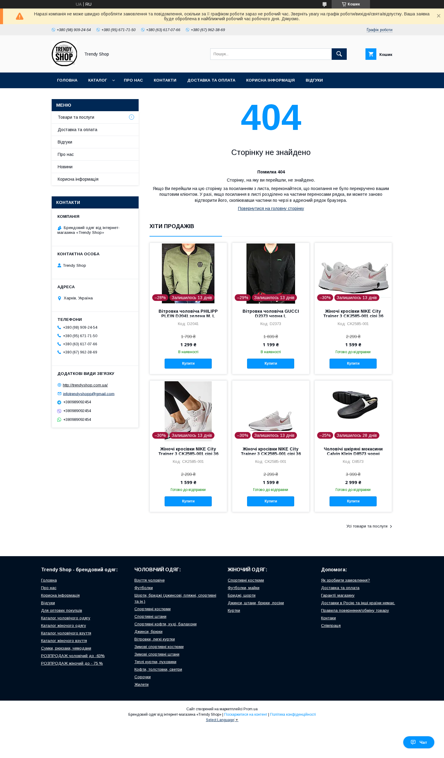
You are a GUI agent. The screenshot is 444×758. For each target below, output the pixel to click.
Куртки (234, 610)
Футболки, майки (243, 587)
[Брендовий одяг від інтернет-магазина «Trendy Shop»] (64, 64)
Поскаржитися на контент (245, 714)
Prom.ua (250, 709)
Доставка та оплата (211, 80)
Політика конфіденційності (293, 714)
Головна (67, 80)
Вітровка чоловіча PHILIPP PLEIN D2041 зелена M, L (188, 313)
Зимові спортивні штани (156, 654)
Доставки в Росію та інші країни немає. (358, 603)
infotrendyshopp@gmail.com (88, 393)
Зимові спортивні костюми (159, 646)
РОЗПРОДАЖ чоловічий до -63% (73, 655)
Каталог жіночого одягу (63, 625)
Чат (423, 742)
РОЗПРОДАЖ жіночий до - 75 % (72, 663)
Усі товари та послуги (367, 526)
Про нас (133, 80)
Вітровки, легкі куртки (154, 639)
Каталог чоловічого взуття (66, 633)
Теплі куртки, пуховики (155, 662)
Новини (65, 166)
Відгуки (314, 80)
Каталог (97, 80)
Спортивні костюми (152, 609)
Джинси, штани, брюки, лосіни (256, 603)
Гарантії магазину (338, 595)
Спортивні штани (150, 616)
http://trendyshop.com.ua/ (85, 385)
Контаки (328, 618)
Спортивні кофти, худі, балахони (165, 624)
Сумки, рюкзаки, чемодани (66, 648)
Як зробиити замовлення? (345, 580)
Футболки (143, 587)
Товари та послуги (76, 117)
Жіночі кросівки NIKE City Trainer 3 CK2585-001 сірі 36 (353, 313)
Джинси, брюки (148, 631)
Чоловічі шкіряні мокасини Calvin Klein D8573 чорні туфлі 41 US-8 (353, 454)
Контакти (165, 80)
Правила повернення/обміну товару (355, 610)
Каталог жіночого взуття (64, 640)
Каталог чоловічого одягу (65, 618)
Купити (188, 363)
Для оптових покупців (61, 610)
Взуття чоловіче (149, 580)
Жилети (141, 684)
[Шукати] (339, 54)
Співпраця (331, 625)
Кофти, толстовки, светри (158, 669)
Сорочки (142, 677)
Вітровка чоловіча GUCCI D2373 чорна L (271, 313)
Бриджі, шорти (242, 595)
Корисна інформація (270, 80)
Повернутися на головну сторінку (271, 208)
